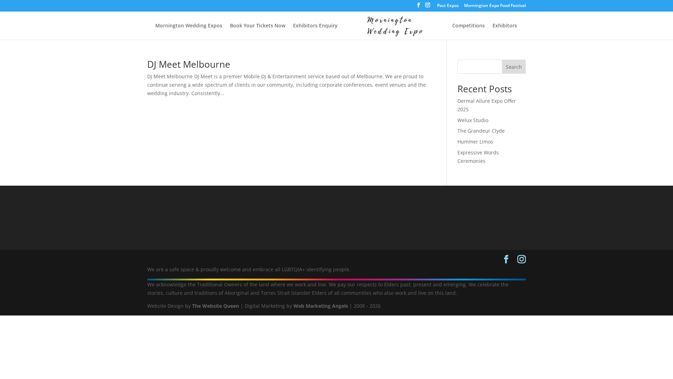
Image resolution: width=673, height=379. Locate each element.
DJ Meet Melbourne (188, 64)
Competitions (468, 26)
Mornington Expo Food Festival (495, 6)
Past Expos (448, 6)
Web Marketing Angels (320, 305)
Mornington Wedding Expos (188, 26)
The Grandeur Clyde (481, 130)
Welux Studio (472, 120)
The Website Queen (215, 305)
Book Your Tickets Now (257, 26)
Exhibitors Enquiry (315, 26)
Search (514, 67)
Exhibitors (504, 26)
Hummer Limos (475, 141)
